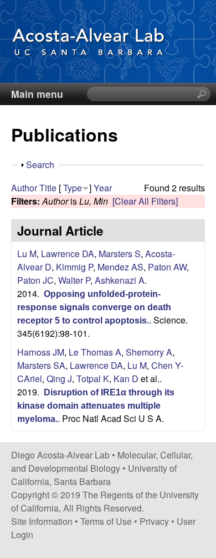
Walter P (74, 280)
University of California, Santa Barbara (94, 475)
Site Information (42, 521)
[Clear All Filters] (145, 201)
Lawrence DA (67, 253)
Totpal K (92, 378)
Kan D (126, 378)
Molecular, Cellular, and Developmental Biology (102, 461)
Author (24, 187)
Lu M (27, 253)
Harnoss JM (40, 352)
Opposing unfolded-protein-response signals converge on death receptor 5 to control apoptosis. (94, 307)
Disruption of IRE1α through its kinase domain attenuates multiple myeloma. (95, 406)
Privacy (154, 521)
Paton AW (167, 266)
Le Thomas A (95, 352)
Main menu (37, 94)
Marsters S (120, 253)
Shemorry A (149, 352)
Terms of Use (106, 521)
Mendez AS (120, 266)
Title (47, 187)
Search (40, 164)
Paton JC (35, 280)
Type (72, 187)
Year (103, 187)
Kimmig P (74, 266)
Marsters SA (41, 365)
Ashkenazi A (120, 280)
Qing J (59, 378)
